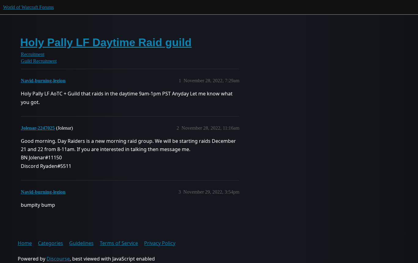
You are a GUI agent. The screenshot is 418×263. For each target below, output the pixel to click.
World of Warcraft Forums (28, 7)
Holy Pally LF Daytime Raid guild (106, 42)
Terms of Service (119, 243)
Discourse (58, 258)
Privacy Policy (159, 243)
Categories (50, 243)
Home (25, 243)
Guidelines (81, 243)
